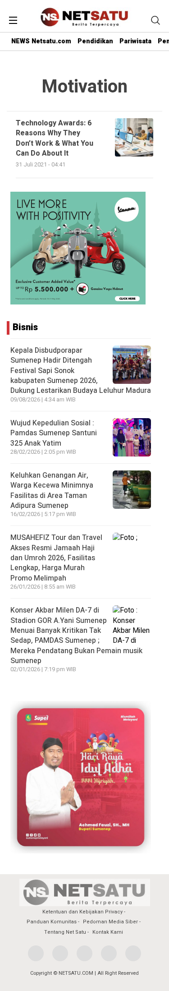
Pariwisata (135, 41)
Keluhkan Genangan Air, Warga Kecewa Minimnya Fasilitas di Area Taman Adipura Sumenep (51, 490)
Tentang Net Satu (65, 932)
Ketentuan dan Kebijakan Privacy (82, 911)
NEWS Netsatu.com (41, 41)
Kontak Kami (107, 932)
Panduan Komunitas (52, 921)
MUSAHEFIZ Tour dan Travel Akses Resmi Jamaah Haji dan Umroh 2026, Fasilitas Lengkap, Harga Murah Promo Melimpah (56, 558)
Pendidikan (95, 41)
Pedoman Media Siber (110, 921)
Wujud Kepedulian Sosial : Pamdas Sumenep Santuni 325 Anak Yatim (53, 433)
